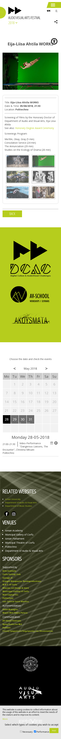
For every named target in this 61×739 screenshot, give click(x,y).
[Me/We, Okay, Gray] (43, 177)
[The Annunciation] (43, 192)
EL (56, 11)
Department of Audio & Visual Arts (21, 502)
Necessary (28, 731)
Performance (43, 731)
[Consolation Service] (18, 192)
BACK (12, 213)
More (5, 719)
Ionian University (13, 499)
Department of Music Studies (18, 506)
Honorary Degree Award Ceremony (34, 128)
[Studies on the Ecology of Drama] (18, 161)
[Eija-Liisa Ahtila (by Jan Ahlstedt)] (18, 177)
